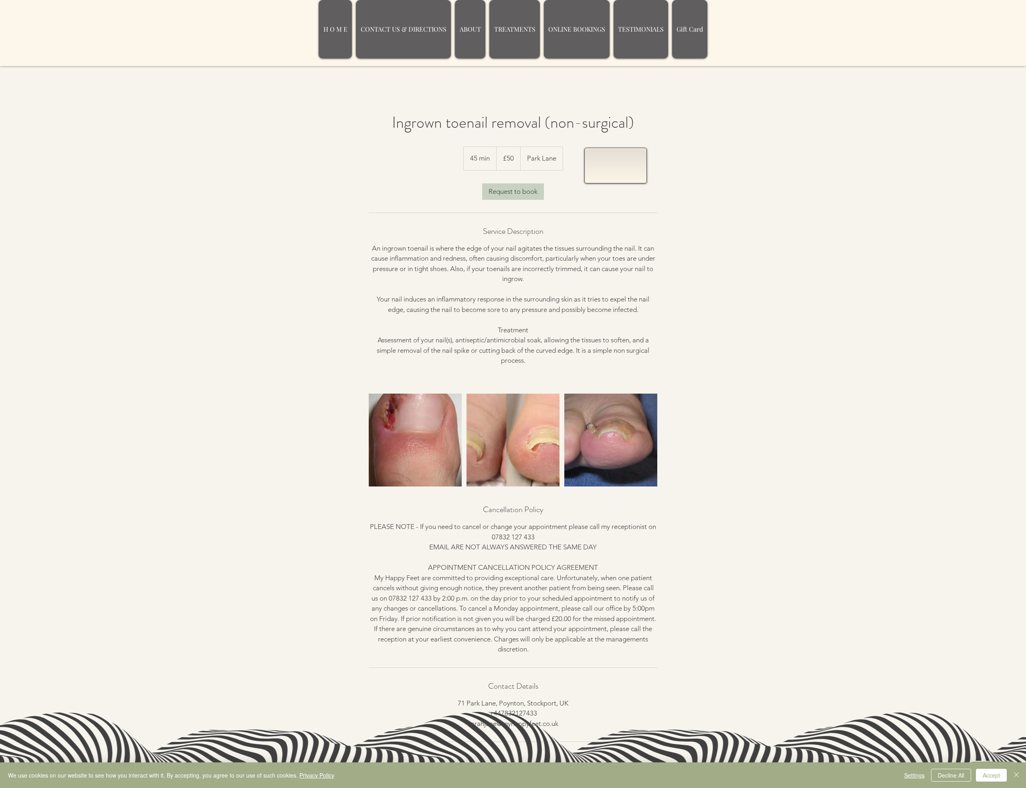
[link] (513, 191)
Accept (991, 775)
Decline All (951, 775)
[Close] (1016, 775)
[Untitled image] (415, 440)
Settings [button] (914, 775)
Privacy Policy (316, 775)
